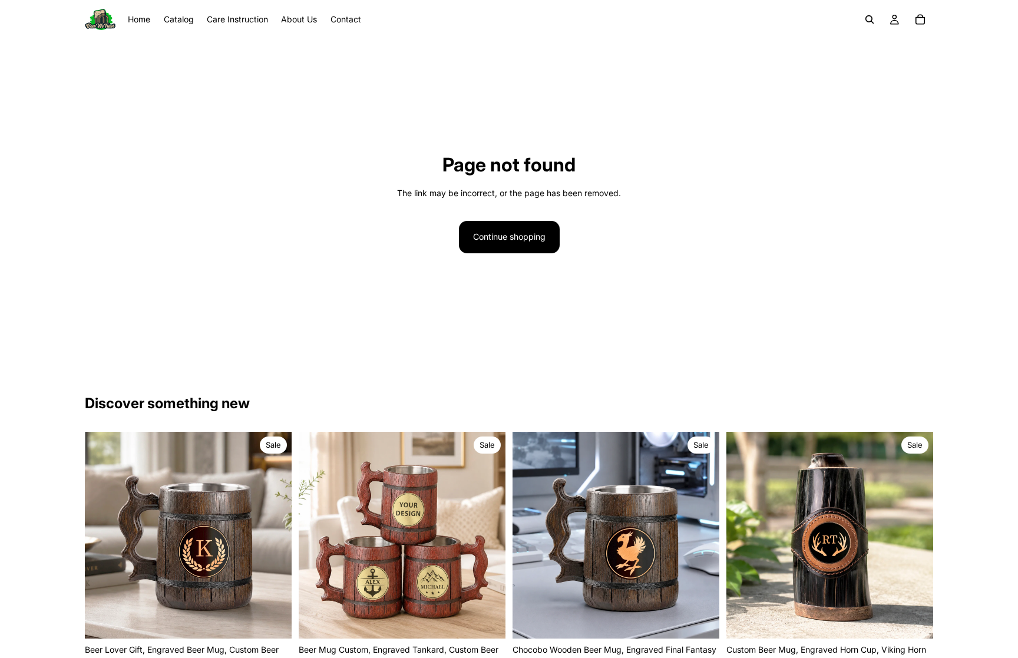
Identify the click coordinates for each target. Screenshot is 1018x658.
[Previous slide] (102, 535)
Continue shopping (509, 237)
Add (925, 620)
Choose (283, 620)
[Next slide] (274, 535)
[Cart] (920, 19)
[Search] (870, 19)
